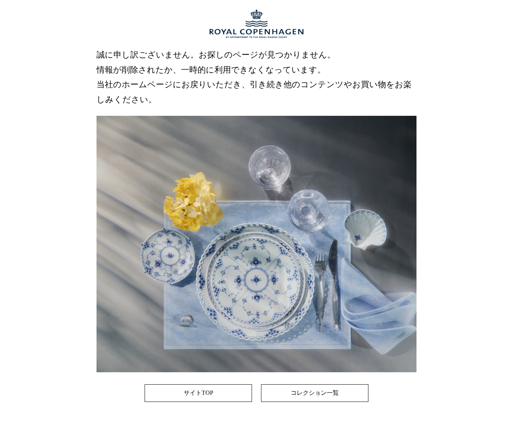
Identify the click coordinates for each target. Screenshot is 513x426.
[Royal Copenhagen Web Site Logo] (256, 45)
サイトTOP (198, 393)
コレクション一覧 (315, 393)
